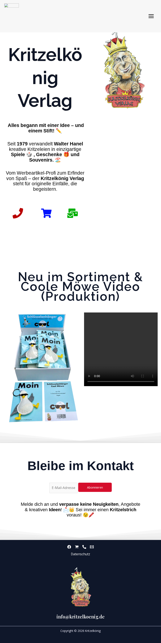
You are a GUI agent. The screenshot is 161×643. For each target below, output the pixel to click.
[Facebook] (69, 547)
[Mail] (92, 547)
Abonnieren (95, 487)
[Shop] (77, 547)
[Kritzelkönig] (11, 16)
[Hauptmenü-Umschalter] (151, 16)
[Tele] (84, 547)
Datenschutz (80, 554)
